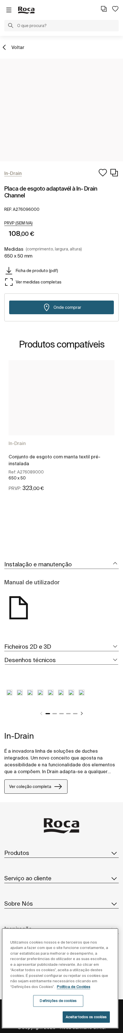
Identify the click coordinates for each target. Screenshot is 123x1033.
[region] (60, 978)
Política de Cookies (73, 987)
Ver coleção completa (30, 786)
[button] (10, 26)
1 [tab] (47, 713)
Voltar (17, 47)
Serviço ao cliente (27, 878)
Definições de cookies (58, 1001)
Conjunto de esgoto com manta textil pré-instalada (54, 460)
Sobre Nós (18, 903)
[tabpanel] (61, 432)
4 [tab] (68, 713)
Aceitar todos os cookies (86, 1017)
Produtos (16, 853)
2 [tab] (54, 713)
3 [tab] (61, 713)
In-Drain (17, 443)
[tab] (61, 564)
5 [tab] (75, 713)
